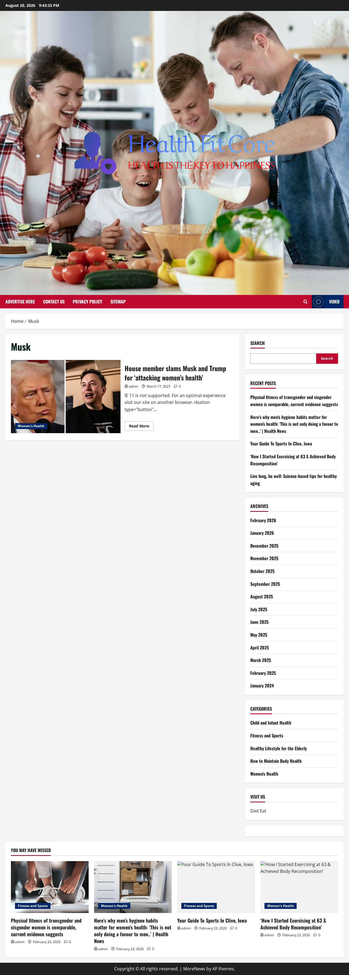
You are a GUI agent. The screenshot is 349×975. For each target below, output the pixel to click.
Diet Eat (258, 811)
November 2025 (264, 558)
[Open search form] (305, 301)
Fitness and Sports (266, 735)
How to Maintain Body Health (276, 761)
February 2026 (263, 520)
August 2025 (261, 596)
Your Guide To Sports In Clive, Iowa (281, 443)
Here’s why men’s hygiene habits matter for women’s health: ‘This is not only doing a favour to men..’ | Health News (294, 424)
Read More (141, 427)
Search (257, 343)
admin (133, 386)
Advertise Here (20, 301)
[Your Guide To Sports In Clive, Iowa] (216, 887)
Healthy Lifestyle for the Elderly (278, 748)
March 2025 (260, 660)
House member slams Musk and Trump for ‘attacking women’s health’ (66, 396)
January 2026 (262, 533)
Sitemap (118, 301)
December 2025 (264, 545)
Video (334, 301)
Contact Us (54, 301)
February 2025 (263, 673)
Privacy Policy (87, 301)
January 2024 (262, 685)
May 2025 (258, 634)
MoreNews (194, 969)
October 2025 (262, 571)
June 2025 (259, 622)
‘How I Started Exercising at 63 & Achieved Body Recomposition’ (293, 924)
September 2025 (265, 584)
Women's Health (31, 426)
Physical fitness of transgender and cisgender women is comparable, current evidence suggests (294, 400)
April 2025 (259, 647)
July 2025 (258, 609)
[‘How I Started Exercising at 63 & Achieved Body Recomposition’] (299, 887)
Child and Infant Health (270, 722)
